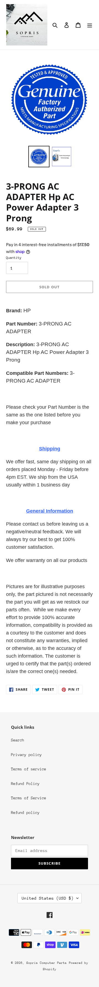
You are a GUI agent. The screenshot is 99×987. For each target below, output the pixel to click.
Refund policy (25, 812)
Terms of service (28, 769)
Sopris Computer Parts (46, 963)
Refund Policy (25, 783)
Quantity (13, 258)
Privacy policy (26, 754)
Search (17, 740)
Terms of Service (28, 798)
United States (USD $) (48, 898)
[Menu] (89, 25)
